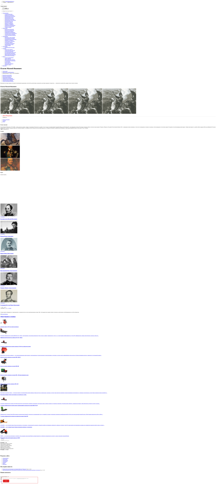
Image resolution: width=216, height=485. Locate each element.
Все (10, 308)
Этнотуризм (5, 28)
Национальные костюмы (9, 47)
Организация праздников (10, 38)
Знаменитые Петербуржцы (10, 25)
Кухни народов (8, 62)
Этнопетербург (5, 13)
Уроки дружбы (8, 45)
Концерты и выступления (10, 37)
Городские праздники (9, 51)
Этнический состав (8, 14)
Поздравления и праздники (10, 60)
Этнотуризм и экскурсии (10, 41)
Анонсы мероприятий (9, 57)
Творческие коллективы (9, 19)
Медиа (4, 56)
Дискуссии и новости (9, 63)
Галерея (4, 120)
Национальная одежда (9, 17)
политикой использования (20, 478)
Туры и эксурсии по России (10, 35)
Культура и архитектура (9, 26)
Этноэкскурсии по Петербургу (11, 33)
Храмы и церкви (8, 27)
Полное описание (6, 119)
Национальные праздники (10, 16)
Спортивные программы (9, 43)
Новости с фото (8, 64)
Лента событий (8, 58)
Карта (4, 121)
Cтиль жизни (7, 61)
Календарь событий (9, 49)
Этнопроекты (5, 36)
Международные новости (10, 59)
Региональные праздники (10, 53)
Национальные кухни (9, 18)
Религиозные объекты (9, 31)
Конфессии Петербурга (9, 15)
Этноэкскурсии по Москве (10, 34)
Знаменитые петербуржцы (10, 32)
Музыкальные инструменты (10, 20)
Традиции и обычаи (9, 22)
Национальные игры (9, 21)
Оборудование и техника (8, 316)
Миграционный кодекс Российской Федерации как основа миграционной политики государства (21, 470)
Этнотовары (5, 46)
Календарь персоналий (9, 29)
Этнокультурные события (10, 50)
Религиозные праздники (9, 55)
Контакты (4, 65)
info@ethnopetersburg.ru (9, 1)
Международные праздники (10, 54)
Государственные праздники (10, 52)
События (4, 48)
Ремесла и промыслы (9, 23)
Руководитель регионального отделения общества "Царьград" (15, 469)
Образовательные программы (10, 39)
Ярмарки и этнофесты (9, 24)
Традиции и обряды (9, 42)
